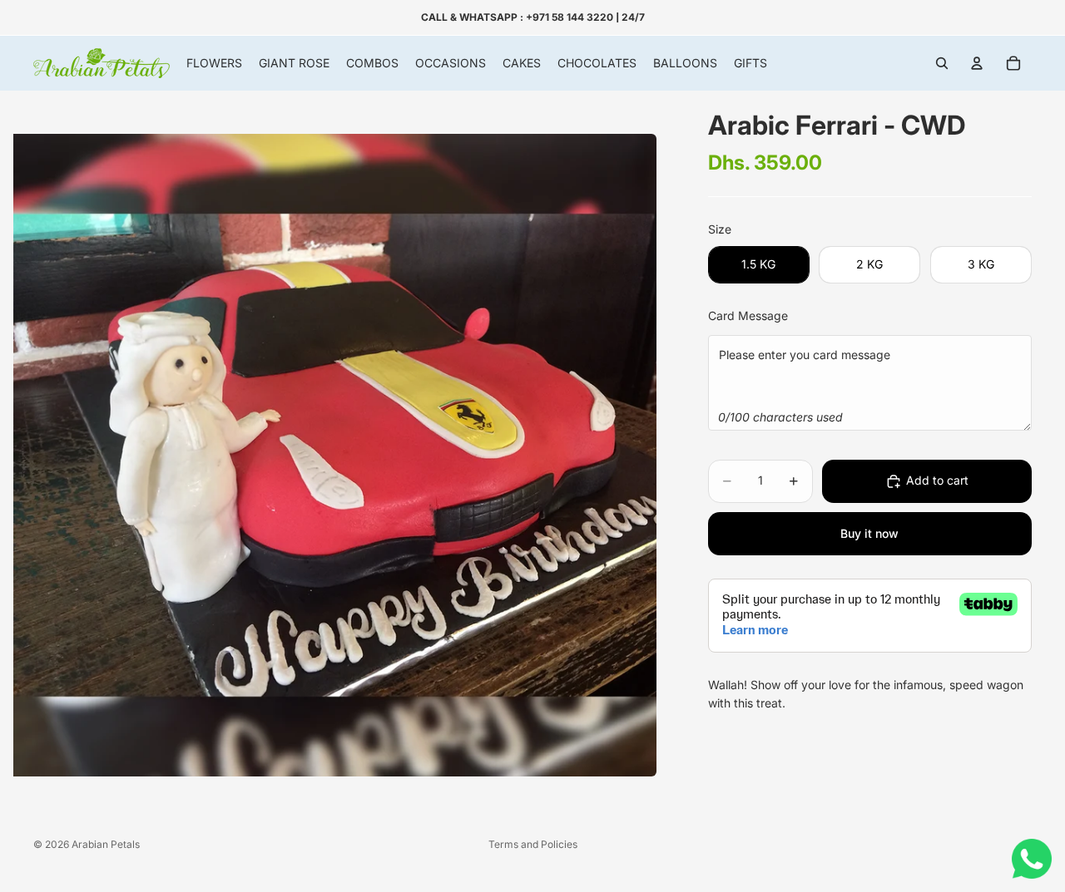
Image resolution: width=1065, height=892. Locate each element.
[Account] (976, 63)
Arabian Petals (106, 844)
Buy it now (869, 533)
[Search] (942, 63)
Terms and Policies (532, 844)
